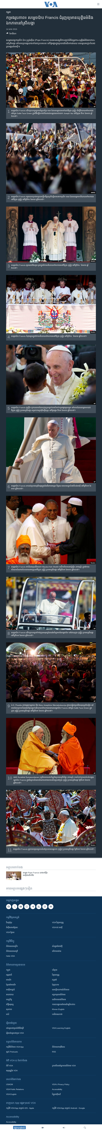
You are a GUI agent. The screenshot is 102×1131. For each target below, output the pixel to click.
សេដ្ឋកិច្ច (9, 999)
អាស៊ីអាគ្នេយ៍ (10, 990)
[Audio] (64, 1127)
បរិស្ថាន (54, 970)
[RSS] (38, 906)
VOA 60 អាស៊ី (57, 927)
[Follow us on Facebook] (8, 906)
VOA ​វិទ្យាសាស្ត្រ (58, 922)
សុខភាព (9, 1009)
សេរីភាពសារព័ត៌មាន (59, 999)
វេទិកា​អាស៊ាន (56, 951)
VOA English (11, 1094)
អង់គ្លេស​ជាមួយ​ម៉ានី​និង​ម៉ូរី (15, 1028)
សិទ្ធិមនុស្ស (10, 1004)
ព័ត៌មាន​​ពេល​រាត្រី (12, 951)
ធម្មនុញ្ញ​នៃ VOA (12, 1070)
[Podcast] (44, 906)
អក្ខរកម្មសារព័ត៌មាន (58, 994)
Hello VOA (10, 956)
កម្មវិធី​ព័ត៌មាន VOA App (15, 1047)
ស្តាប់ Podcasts (12, 1052)
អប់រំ (7, 1014)
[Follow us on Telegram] (32, 906)
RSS (54, 1052)
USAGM (9, 1084)
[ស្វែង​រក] (85, 1127)
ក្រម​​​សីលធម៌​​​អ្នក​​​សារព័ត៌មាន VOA (64, 1066)
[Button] (11, 34)
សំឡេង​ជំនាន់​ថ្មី (57, 946)
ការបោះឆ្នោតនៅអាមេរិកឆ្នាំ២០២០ (63, 1004)
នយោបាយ (10, 994)
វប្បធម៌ (54, 980)
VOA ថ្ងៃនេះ (10, 932)
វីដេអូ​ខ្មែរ (9, 922)
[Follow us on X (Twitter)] (14, 906)
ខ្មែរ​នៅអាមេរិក (11, 985)
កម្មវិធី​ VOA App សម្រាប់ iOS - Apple (20, 1108)
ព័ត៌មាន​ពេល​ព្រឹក (12, 946)
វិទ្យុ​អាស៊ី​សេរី (56, 1094)
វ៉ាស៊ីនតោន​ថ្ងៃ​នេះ (12, 927)
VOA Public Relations (15, 1089)
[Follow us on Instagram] (26, 906)
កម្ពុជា (8, 12)
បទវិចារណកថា (57, 1014)
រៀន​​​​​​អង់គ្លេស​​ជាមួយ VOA (15, 1033)
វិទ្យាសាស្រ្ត (55, 975)
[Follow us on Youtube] (20, 906)
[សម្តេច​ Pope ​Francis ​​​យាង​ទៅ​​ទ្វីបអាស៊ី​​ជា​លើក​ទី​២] (13, 875)
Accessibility (57, 1089)
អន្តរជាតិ (9, 975)
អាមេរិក (8, 980)
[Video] (43, 1127)
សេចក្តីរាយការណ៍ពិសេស (60, 990)
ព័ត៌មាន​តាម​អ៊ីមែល (58, 1047)
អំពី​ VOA (9, 1066)
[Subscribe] (50, 906)
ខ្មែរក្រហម (55, 985)
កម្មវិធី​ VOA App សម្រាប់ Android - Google (68, 1108)
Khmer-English (58, 1009)
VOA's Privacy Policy (60, 1084)
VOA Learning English (61, 1028)
